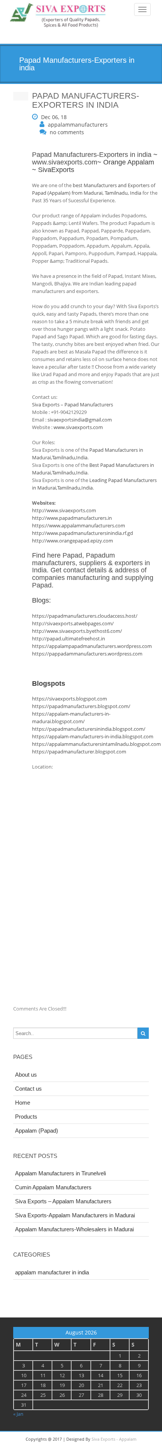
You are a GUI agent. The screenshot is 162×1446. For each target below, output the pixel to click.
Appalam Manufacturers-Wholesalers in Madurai (74, 1229)
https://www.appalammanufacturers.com (78, 525)
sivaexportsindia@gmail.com (79, 419)
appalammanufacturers (78, 124)
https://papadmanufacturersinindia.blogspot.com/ (88, 728)
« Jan (18, 1413)
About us (26, 1074)
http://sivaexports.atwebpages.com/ (73, 623)
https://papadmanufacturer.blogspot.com (79, 751)
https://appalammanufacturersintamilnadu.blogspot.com (96, 744)
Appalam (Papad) (36, 1130)
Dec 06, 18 (54, 117)
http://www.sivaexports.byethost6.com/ (77, 631)
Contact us (28, 1088)
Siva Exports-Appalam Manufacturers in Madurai (75, 1215)
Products (26, 1116)
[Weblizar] (58, 16)
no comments (67, 132)
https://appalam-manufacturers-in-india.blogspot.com (92, 736)
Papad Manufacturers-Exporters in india (91, 154)
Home (22, 1102)
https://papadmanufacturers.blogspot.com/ (81, 706)
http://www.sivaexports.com (64, 510)
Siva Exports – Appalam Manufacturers (63, 1201)
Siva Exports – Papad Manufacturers (72, 404)
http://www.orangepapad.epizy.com (72, 540)
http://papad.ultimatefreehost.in (68, 638)
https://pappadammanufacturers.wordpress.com (87, 653)
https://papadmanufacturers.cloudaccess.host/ (85, 615)
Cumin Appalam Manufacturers (53, 1187)
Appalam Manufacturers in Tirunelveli (60, 1173)
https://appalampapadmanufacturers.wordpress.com (92, 646)
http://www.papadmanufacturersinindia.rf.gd (82, 533)
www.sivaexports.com (64, 162)
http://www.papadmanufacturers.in (72, 518)
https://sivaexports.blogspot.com (69, 698)
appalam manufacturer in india (52, 1272)
